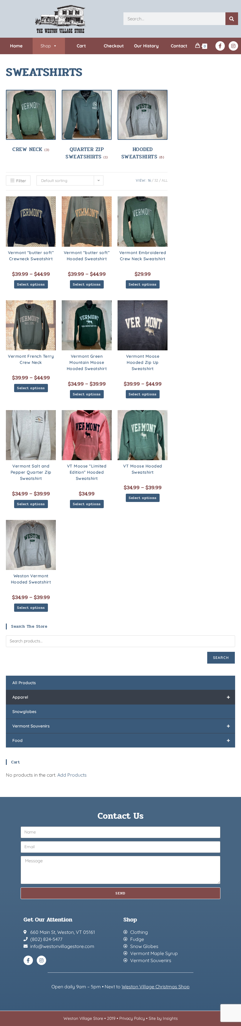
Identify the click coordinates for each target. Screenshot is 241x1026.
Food (121, 740)
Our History (146, 46)
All (165, 180)
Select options (31, 284)
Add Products (72, 775)
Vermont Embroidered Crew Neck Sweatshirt (142, 255)
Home (16, 46)
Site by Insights (163, 1018)
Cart (81, 46)
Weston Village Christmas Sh (153, 986)
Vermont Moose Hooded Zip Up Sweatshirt (143, 362)
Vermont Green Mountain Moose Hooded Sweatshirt (87, 362)
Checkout (114, 46)
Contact (179, 46)
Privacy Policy (132, 1018)
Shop (46, 46)
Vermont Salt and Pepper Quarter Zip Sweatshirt (31, 472)
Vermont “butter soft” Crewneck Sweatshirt (31, 255)
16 (149, 180)
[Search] (231, 18)
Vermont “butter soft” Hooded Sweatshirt (87, 255)
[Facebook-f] (220, 46)
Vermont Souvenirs (121, 726)
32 (156, 180)
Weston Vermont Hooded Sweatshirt (31, 579)
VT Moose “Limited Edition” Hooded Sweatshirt (87, 472)
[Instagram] (233, 46)
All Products (24, 682)
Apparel (121, 697)
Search (221, 657)
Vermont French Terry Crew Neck (31, 359)
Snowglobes (24, 711)
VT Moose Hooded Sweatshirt (142, 469)
